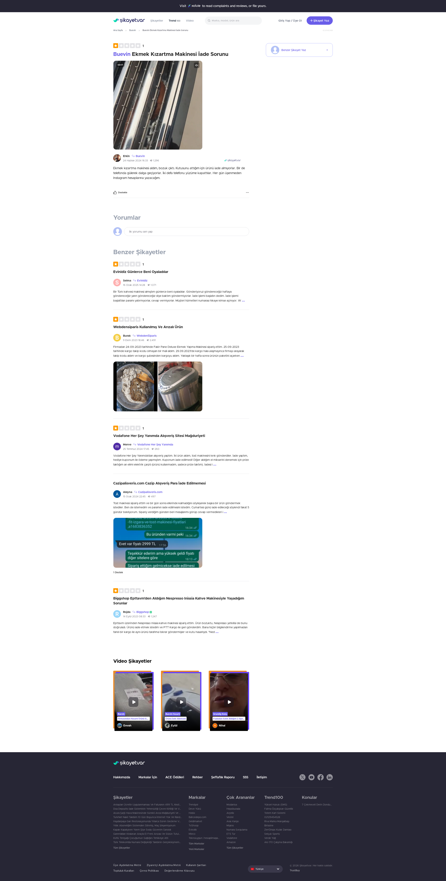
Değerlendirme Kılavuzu (179, 870)
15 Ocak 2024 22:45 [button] (134, 496)
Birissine (268, 825)
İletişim (262, 777)
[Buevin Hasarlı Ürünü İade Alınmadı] (181, 702)
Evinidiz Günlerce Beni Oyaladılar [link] (140, 272)
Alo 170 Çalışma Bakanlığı (278, 842)
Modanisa (231, 804)
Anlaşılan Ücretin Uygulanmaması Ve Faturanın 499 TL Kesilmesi (147, 804)
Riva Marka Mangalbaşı (276, 821)
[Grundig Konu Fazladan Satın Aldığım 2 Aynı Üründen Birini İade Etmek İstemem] (229, 702)
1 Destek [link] (118, 572)
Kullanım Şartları (196, 865)
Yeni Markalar (196, 849)
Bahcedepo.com (197, 817)
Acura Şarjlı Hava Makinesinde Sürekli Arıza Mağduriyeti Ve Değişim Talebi (147, 813)
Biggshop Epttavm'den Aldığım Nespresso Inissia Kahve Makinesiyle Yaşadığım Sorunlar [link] (178, 600)
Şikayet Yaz (321, 20)
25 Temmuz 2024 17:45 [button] (136, 449)
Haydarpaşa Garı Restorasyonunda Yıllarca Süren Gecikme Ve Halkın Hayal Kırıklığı (147, 821)
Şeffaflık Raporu (222, 777)
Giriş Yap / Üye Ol (290, 20)
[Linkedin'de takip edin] (329, 777)
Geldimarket (195, 821)
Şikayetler (156, 20)
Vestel (229, 817)
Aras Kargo (232, 821)
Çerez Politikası (149, 870)
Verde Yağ (270, 838)
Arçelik (230, 813)
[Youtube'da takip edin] (311, 777)
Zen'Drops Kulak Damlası (277, 829)
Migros (230, 825)
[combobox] (233, 21)
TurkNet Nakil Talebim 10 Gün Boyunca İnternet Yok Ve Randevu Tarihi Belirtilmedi (147, 817)
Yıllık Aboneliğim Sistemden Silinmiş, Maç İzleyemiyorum (144, 825)
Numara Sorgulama (236, 829)
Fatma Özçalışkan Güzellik (278, 808)
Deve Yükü (195, 808)
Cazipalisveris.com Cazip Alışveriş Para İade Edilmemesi (159, 483)
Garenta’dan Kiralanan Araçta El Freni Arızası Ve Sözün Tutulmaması (147, 833)
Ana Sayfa (118, 30)
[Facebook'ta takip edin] (320, 777)
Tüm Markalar (196, 843)
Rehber (197, 777)
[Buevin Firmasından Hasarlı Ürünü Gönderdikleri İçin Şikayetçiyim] (133, 702)
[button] (128, 45)
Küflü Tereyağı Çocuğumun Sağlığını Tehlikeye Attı (140, 838)
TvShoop (193, 825)
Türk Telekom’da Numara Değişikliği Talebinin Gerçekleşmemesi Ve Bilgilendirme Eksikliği (147, 842)
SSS (245, 777)
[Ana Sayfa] (129, 20)
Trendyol (193, 804)
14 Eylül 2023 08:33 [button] (134, 616)
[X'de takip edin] (302, 777)
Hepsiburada (233, 808)
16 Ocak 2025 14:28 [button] (134, 285)
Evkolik (193, 829)
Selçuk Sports (272, 833)
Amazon (231, 842)
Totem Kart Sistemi (274, 813)
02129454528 (272, 817)
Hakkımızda (121, 777)
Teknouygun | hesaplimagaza (204, 838)
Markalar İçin (148, 777)
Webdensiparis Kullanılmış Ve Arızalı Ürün (148, 327)
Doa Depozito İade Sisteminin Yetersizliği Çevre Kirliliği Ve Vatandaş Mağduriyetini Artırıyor (147, 808)
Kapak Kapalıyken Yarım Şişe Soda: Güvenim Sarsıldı (142, 829)
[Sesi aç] (196, 65)
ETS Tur (230, 833)
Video (190, 20)
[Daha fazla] (247, 192)
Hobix (192, 813)
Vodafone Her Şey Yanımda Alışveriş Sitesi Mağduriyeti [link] (159, 436)
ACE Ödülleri (174, 777)
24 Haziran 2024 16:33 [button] (135, 160)
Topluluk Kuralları (123, 870)
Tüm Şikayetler (121, 847)
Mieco (192, 833)
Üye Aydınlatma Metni (127, 865)
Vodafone (231, 838)
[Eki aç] (157, 105)
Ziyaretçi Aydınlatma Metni (164, 865)
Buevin (132, 30)
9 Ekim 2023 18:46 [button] (133, 340)
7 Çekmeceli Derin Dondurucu (317, 804)
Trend (174, 20)
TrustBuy (295, 870)
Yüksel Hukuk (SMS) (275, 804)
